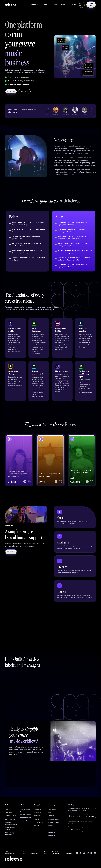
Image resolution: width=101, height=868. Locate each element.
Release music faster (25, 817)
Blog (49, 812)
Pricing (50, 825)
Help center (51, 832)
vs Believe (36, 819)
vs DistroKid (37, 809)
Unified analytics (10, 819)
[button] (35, 4)
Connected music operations (25, 810)
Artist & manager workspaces (10, 833)
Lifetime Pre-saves (10, 815)
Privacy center (52, 839)
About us (51, 815)
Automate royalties (25, 814)
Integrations (52, 829)
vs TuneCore (37, 812)
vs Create (36, 829)
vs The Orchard (38, 822)
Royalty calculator (53, 822)
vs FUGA (36, 825)
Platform (7, 809)
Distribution (8, 812)
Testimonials (52, 809)
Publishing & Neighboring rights (11, 823)
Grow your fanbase (25, 821)
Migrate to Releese (53, 819)
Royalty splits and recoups (10, 828)
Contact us (51, 835)
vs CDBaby (37, 815)
